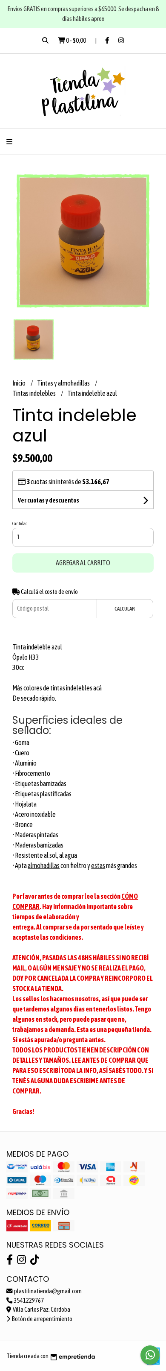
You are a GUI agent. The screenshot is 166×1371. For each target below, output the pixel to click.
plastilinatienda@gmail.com (47, 1291)
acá (97, 688)
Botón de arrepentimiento (41, 1318)
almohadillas (44, 865)
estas (98, 865)
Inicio (19, 383)
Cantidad (20, 523)
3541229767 (28, 1300)
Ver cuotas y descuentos (48, 500)
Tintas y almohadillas (64, 383)
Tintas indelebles (34, 393)
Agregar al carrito (83, 563)
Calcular (124, 608)
